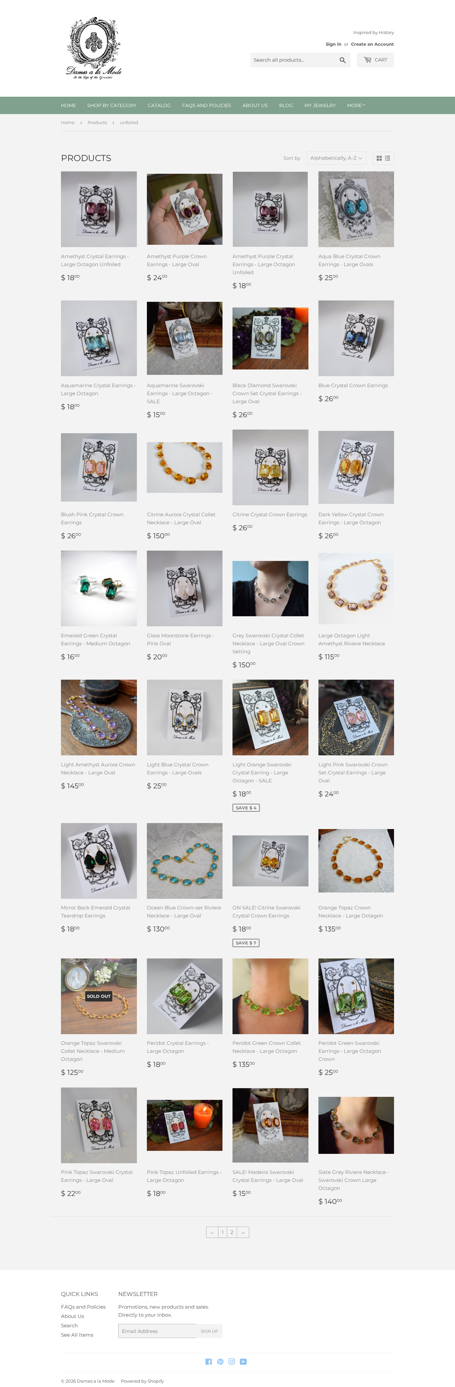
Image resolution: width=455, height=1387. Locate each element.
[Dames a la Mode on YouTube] (243, 1362)
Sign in (333, 44)
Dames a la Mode (96, 1381)
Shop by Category (112, 105)
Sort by (291, 158)
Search (69, 1325)
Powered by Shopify (142, 1381)
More (354, 105)
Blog (286, 105)
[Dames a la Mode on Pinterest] (220, 1362)
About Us (255, 105)
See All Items (77, 1335)
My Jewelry (320, 105)
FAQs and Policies (206, 105)
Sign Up (209, 1331)
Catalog (159, 105)
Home (68, 105)
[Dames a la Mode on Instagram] (231, 1362)
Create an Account (372, 44)
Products (97, 122)
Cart (380, 60)
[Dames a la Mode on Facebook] (208, 1362)
